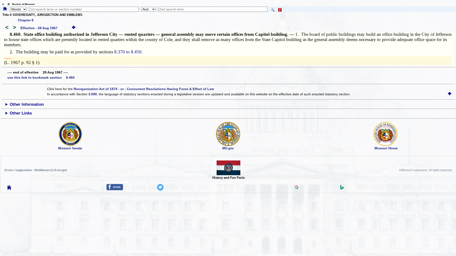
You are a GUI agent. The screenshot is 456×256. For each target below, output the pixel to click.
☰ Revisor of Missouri (20, 4)
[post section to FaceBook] (114, 189)
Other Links (21, 113)
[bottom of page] (74, 28)
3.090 (92, 94)
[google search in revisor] (296, 188)
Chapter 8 (25, 20)
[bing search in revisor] (342, 188)
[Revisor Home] (9, 188)
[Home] (5, 9)
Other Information (27, 104)
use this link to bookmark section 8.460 (41, 77)
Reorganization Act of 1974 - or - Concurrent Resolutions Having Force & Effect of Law (144, 89)
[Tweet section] (160, 189)
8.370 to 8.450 (128, 51)
